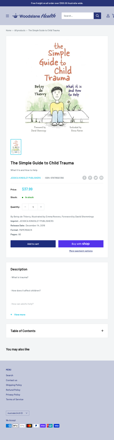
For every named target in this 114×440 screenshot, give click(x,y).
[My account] (108, 15)
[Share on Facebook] (84, 177)
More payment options (81, 250)
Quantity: (15, 206)
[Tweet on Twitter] (96, 177)
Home (8, 30)
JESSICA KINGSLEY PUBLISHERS (26, 178)
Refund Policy (13, 389)
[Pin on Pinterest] (90, 177)
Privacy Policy (13, 394)
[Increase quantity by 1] (41, 207)
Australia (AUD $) (15, 413)
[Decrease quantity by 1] (25, 207)
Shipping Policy (14, 384)
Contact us (11, 380)
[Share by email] (101, 177)
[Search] (97, 15)
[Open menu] (7, 16)
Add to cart (33, 243)
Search (9, 375)
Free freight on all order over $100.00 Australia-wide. (57, 3)
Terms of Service (14, 399)
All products (19, 30)
